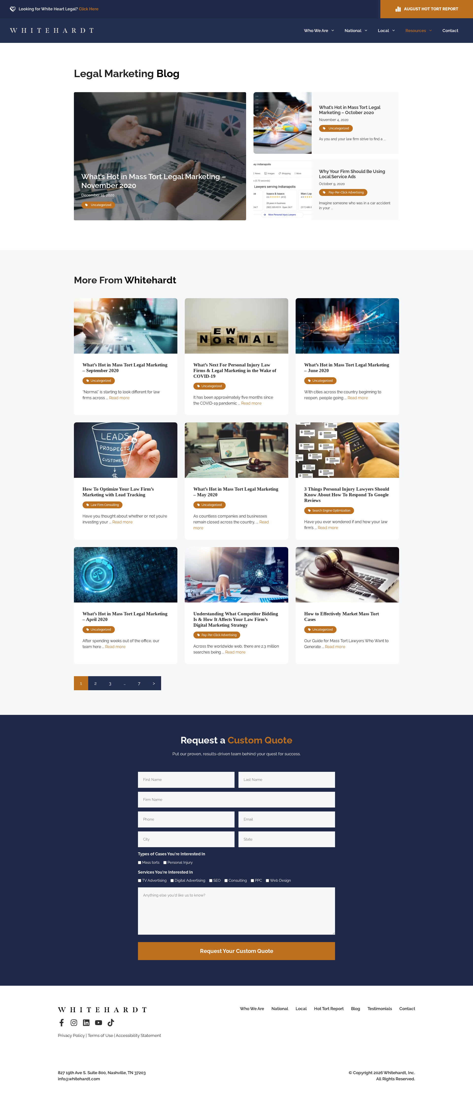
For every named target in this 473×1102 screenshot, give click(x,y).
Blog (355, 1008)
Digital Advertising (190, 880)
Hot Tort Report (329, 1008)
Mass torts (150, 862)
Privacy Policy (71, 1035)
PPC (258, 880)
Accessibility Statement (138, 1035)
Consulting (238, 880)
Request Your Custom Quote (236, 951)
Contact (450, 30)
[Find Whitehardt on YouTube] (98, 1022)
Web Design (280, 880)
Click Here (89, 9)
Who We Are (316, 30)
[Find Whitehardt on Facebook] (61, 1022)
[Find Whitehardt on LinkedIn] (86, 1022)
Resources (415, 30)
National (353, 30)
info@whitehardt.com (79, 1078)
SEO (216, 880)
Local (383, 30)
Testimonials (380, 1008)
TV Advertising (154, 880)
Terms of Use (100, 1035)
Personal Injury (180, 862)
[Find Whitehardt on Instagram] (74, 1022)
